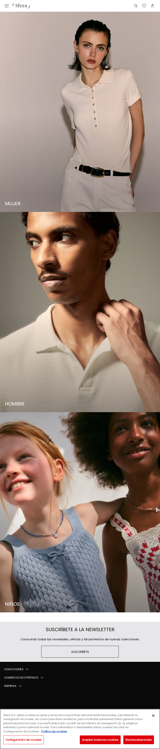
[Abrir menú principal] (6, 5)
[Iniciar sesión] (152, 6)
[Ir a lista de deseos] (144, 6)
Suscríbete (80, 652)
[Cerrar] (153, 715)
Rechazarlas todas (139, 740)
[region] (80, 729)
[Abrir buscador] (135, 6)
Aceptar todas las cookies (100, 740)
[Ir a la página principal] (21, 6)
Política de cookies (54, 731)
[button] (80, 669)
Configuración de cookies (23, 740)
